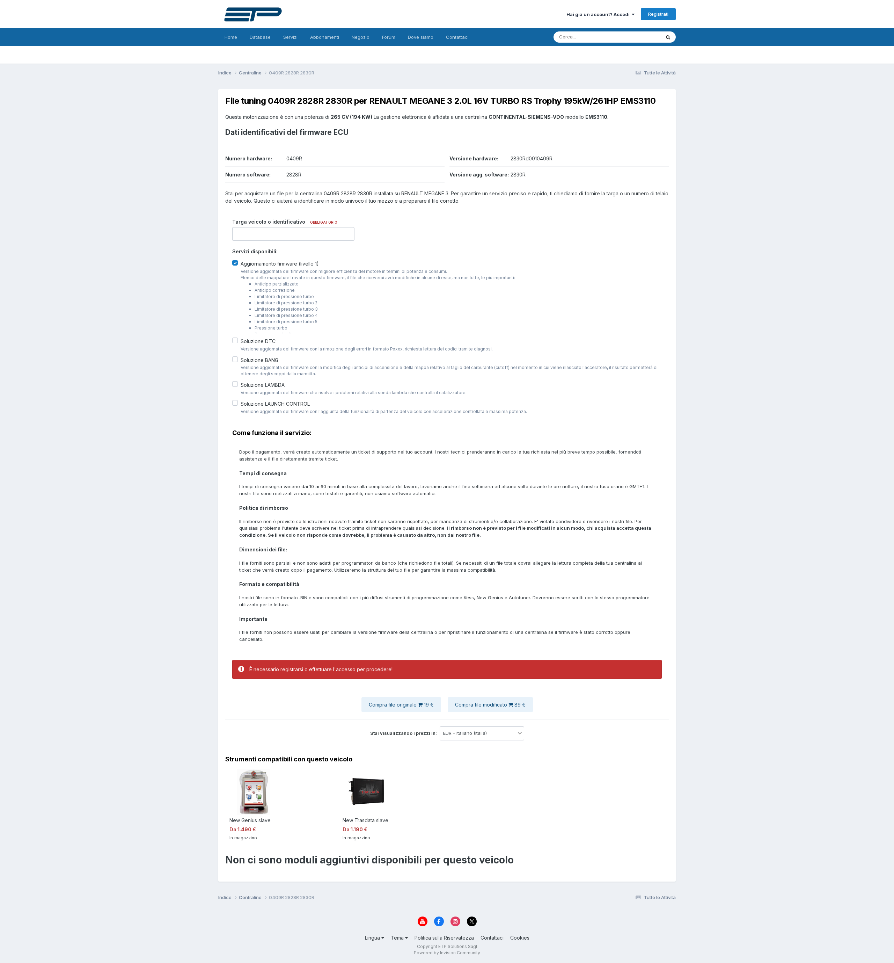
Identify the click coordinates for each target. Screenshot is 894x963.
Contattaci (457, 37)
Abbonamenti (324, 37)
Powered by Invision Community (447, 952)
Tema (398, 938)
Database (260, 37)
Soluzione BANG (259, 360)
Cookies (519, 938)
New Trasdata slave (365, 820)
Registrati (658, 14)
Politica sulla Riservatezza (444, 938)
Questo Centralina (632, 36)
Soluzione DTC (258, 341)
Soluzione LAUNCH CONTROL (275, 404)
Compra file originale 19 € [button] (401, 705)
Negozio (360, 37)
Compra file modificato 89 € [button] (490, 705)
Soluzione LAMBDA (263, 385)
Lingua (373, 938)
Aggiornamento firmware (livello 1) (280, 264)
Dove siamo (420, 37)
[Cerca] (668, 37)
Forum (388, 37)
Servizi (290, 37)
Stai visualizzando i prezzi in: (404, 733)
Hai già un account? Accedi (599, 14)
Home (231, 37)
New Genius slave (250, 820)
